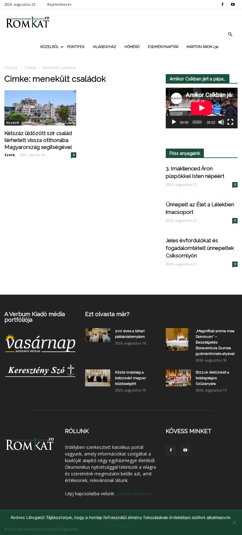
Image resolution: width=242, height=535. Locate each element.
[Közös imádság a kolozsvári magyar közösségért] (97, 377)
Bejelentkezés (59, 4)
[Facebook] (222, 4)
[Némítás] (221, 122)
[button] (230, 34)
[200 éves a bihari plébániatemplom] (97, 335)
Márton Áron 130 (202, 47)
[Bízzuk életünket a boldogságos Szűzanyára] (178, 377)
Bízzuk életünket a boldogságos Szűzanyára (212, 378)
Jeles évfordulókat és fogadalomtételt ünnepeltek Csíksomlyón (200, 248)
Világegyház (104, 47)
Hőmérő (132, 47)
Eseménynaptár (163, 47)
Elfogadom (121, 525)
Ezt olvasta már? (107, 314)
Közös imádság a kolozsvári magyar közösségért (130, 378)
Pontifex (75, 47)
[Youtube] (233, 4)
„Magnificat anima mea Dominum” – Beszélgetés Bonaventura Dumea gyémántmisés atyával (215, 342)
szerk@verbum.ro (134, 494)
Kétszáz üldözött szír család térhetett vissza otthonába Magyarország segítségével (38, 140)
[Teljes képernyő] (230, 122)
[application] (202, 108)
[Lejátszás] (174, 122)
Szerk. (10, 154)
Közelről (49, 47)
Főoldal (11, 67)
